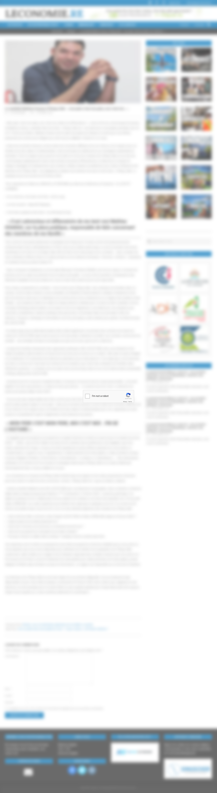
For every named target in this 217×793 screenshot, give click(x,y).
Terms (130, 401)
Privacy (125, 401)
